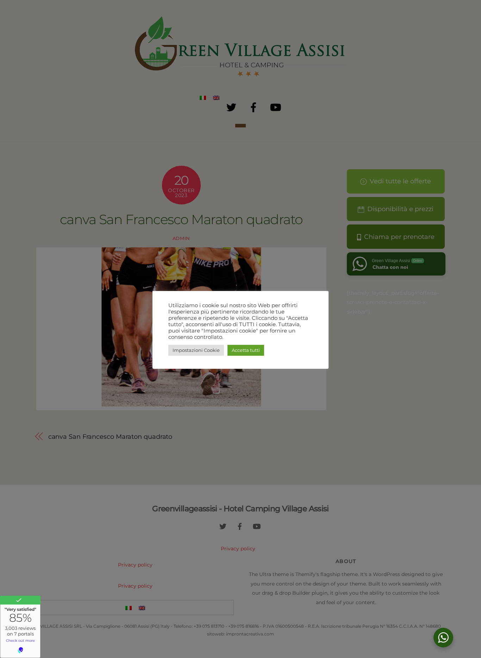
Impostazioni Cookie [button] (196, 350)
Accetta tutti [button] (246, 350)
